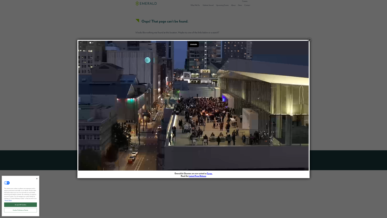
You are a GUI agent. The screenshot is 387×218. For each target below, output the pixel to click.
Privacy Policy (8, 200)
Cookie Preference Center (20, 210)
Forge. (209, 173)
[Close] (37, 178)
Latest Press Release (197, 176)
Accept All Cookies (20, 204)
